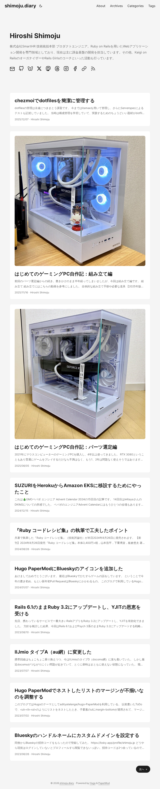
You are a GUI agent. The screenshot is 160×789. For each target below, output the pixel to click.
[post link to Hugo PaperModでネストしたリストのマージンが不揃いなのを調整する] (80, 702)
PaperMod (104, 783)
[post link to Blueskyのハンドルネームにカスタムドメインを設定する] (80, 744)
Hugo (93, 783)
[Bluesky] (30, 68)
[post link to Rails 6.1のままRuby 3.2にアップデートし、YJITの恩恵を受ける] (80, 619)
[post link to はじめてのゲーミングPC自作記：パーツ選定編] (80, 388)
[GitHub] (21, 68)
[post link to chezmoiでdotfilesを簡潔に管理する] (80, 109)
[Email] (13, 68)
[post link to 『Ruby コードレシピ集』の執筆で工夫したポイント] (80, 539)
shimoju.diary (20, 6)
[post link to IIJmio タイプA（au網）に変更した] (80, 660)
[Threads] (57, 68)
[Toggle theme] (41, 6)
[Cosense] (84, 68)
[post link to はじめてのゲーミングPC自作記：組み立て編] (80, 215)
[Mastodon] (48, 68)
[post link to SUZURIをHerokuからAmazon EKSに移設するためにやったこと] (80, 497)
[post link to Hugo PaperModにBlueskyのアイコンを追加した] (80, 577)
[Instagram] (66, 68)
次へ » (143, 769)
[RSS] (93, 68)
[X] (39, 68)
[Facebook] (75, 68)
